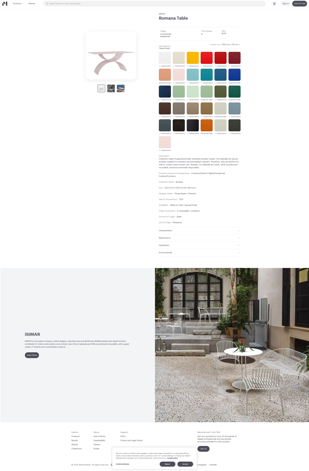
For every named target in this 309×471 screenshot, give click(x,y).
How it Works (99, 436)
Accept (185, 464)
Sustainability (99, 440)
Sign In (286, 4)
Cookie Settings (122, 464)
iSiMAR (162, 14)
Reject (167, 464)
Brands (32, 4)
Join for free (299, 4)
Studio (96, 449)
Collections (76, 449)
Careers (96, 445)
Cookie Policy (172, 458)
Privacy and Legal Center (131, 440)
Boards (74, 445)
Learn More (32, 355)
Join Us (203, 449)
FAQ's (123, 436)
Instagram (202, 465)
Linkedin (213, 465)
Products (17, 4)
